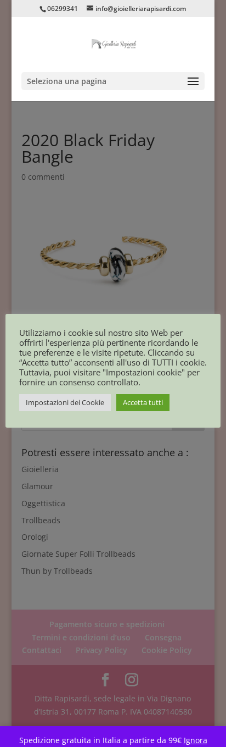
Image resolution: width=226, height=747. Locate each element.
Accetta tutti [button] (143, 402)
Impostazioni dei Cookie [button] (65, 402)
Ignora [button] (195, 740)
